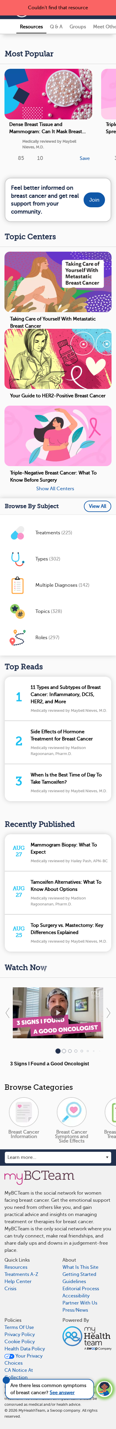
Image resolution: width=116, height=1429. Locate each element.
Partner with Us (79, 1303)
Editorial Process (80, 1288)
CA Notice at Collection (18, 1374)
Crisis (10, 1288)
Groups (78, 26)
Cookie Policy (19, 1341)
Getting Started (79, 1274)
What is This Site (80, 1267)
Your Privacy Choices (23, 1359)
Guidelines (74, 1281)
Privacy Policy (19, 1334)
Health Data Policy (24, 1349)
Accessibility (76, 1296)
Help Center (18, 1281)
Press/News (75, 1310)
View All (97, 506)
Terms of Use (19, 1327)
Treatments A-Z (21, 1274)
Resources (31, 26)
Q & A (56, 26)
